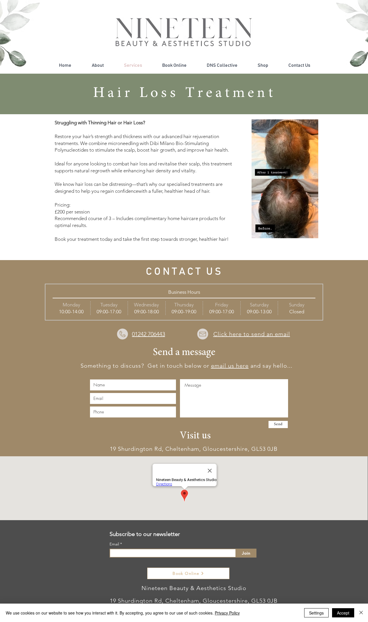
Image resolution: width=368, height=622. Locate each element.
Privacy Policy (227, 613)
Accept (343, 613)
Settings (316, 613)
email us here (230, 365)
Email (115, 544)
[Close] (361, 612)
